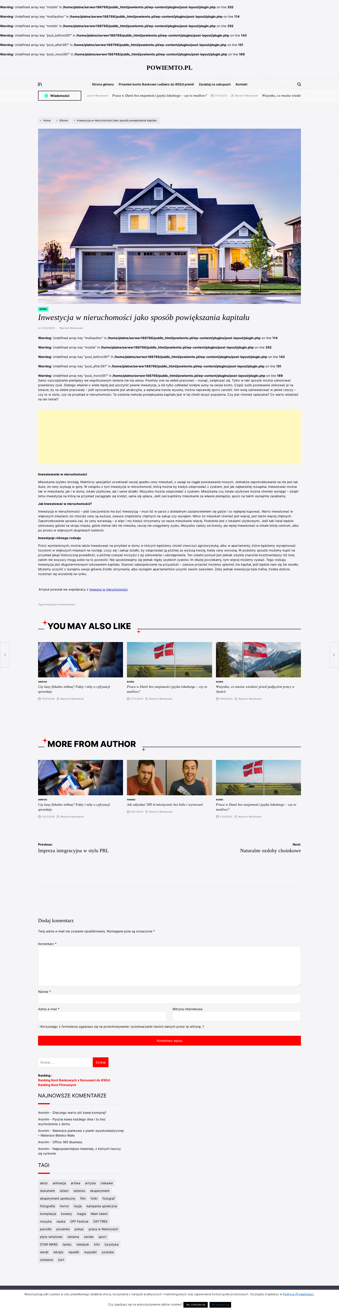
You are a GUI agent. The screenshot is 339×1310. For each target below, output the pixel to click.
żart (61, 1260)
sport (102, 1237)
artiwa (75, 1183)
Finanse (131, 799)
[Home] (46, 123)
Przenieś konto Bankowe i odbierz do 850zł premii (156, 84)
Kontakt (241, 84)
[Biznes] (63, 123)
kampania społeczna (102, 1206)
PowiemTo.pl (169, 67)
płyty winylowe (51, 1237)
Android (42, 682)
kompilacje (48, 1214)
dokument (47, 1191)
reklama (73, 1237)
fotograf (108, 1198)
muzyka (46, 1221)
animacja (59, 1183)
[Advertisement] (169, 436)
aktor (44, 1183)
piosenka (63, 1229)
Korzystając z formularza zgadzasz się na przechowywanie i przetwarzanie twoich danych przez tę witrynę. (122, 1026)
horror (64, 1206)
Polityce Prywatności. (298, 1294)
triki (97, 1244)
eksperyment (99, 1191)
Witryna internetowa (187, 1009)
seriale (89, 1237)
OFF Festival (79, 1221)
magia (81, 1214)
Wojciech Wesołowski (186, 95)
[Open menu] (40, 84)
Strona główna (103, 84)
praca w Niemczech (103, 1229)
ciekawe (107, 1183)
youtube (108, 1252)
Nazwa (44, 992)
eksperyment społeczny (57, 1198)
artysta (90, 1183)
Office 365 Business (67, 1142)
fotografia (47, 1206)
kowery (66, 1214)
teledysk (83, 1244)
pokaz (79, 1229)
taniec (67, 1244)
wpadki (73, 1252)
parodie (45, 1229)
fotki (94, 1198)
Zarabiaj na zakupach (215, 84)
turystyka (111, 1244)
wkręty (58, 1252)
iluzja (78, 1206)
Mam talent (99, 1214)
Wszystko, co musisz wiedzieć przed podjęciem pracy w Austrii (246, 95)
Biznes (43, 309)
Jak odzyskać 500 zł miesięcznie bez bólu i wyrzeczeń (165, 804)
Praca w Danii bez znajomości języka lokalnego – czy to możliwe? (99, 95)
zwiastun (46, 1260)
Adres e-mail (48, 1009)
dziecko (79, 1191)
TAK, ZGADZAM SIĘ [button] (195, 1304)
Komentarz (47, 944)
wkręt (44, 1252)
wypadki (90, 1252)
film (83, 1198)
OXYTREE (100, 1221)
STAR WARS (49, 1244)
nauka (60, 1221)
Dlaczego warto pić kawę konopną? (79, 1113)
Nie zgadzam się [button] (220, 1304)
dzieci (64, 1191)
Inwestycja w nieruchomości (59, 604)
